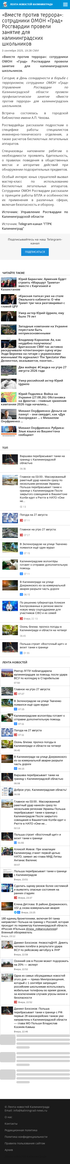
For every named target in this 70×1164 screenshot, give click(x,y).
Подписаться (35, 252)
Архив (9, 1150)
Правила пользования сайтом (25, 1143)
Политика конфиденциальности (26, 1137)
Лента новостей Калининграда (25, 1156)
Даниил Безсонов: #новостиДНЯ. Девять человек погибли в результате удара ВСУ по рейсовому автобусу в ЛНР (41, 946)
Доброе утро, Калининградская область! (40, 789)
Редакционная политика (21, 1130)
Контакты (11, 1123)
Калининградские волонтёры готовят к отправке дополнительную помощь (44, 565)
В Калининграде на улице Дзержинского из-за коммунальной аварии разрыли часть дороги (42, 585)
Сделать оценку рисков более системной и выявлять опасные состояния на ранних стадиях (41, 889)
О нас (8, 1117)
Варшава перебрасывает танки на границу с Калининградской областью (42, 460)
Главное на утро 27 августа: (38, 529)
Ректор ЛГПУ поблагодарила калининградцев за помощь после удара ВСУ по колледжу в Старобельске (40, 674)
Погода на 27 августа (33, 514)
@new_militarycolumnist (41, 928)
